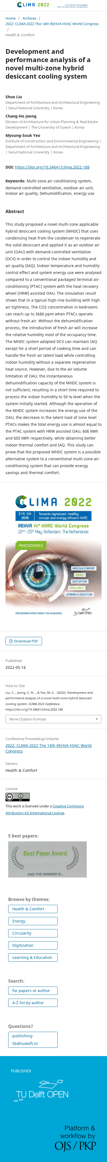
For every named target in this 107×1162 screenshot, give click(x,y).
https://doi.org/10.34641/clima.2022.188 (52, 167)
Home (10, 18)
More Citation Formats (27, 719)
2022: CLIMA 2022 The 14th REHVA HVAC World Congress (51, 23)
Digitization (22, 945)
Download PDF (25, 641)
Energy (18, 921)
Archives (29, 18)
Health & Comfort (28, 908)
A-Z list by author (28, 1002)
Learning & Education (32, 957)
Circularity (21, 933)
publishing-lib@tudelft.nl (25, 1039)
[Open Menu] (5, 5)
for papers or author (31, 990)
